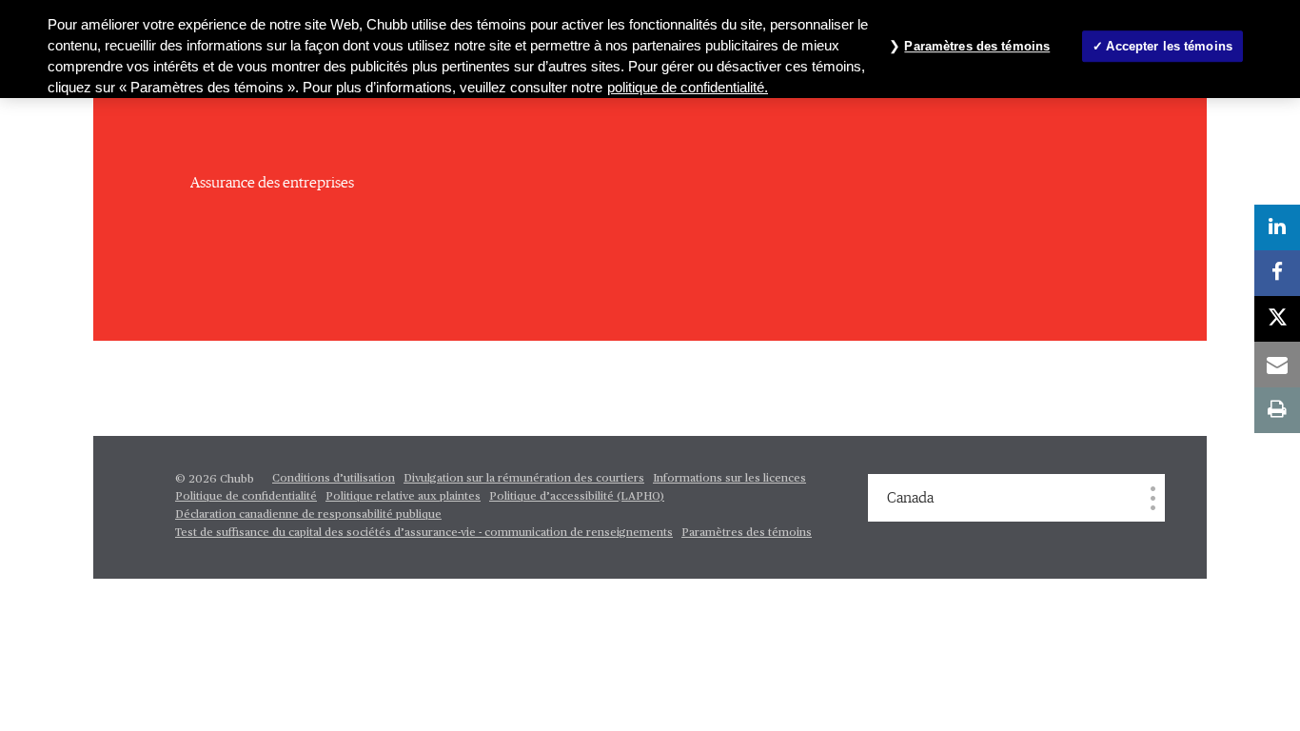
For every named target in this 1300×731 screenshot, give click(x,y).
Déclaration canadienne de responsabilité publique (308, 515)
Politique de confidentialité (246, 497)
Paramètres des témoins (746, 533)
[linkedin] (1277, 227)
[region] (650, 49)
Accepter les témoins (1169, 46)
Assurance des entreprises (272, 182)
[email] (1277, 364)
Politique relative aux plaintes (403, 497)
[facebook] (1277, 273)
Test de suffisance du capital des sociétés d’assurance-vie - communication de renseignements (424, 533)
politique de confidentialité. (687, 87)
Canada (910, 497)
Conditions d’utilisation (333, 478)
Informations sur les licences (729, 478)
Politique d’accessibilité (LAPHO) (576, 497)
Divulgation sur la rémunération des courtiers (524, 478)
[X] (1277, 319)
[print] (1277, 410)
